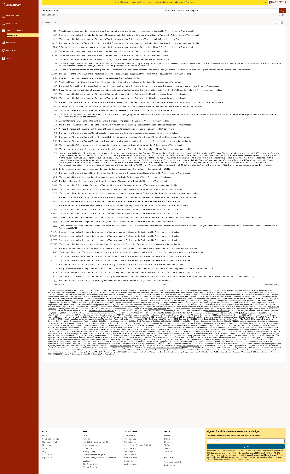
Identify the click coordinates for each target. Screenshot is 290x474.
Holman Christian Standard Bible (101, 311)
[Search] (282, 10)
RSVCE (54, 260)
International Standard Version (109, 313)
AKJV (55, 141)
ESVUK (54, 98)
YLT (55, 280)
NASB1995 (52, 189)
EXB (55, 102)
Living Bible (255, 317)
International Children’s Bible (217, 311)
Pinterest (168, 442)
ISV (55, 129)
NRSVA (54, 232)
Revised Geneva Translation (120, 346)
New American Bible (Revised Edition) (215, 321)
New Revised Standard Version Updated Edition (91, 344)
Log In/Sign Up (279, 2)
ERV (55, 82)
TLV (55, 264)
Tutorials (86, 439)
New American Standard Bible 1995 (69, 327)
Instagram (168, 439)
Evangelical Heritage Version (244, 300)
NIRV (55, 205)
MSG (55, 169)
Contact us (87, 448)
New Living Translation (123, 335)
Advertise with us (90, 445)
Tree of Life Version (146, 350)
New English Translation (126, 329)
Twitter (167, 448)
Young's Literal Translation (87, 354)
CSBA (54, 55)
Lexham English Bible (169, 317)
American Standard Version (123, 290)
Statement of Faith (50, 442)
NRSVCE (53, 240)
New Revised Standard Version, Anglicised (77, 337)
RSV (55, 256)
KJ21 (55, 31)
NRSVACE (53, 236)
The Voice (90, 352)
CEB (55, 59)
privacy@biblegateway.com (238, 459)
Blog (44, 451)
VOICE (54, 268)
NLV (55, 221)
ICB (55, 125)
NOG (55, 177)
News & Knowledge (50, 439)
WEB (55, 272)
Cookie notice (88, 461)
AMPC (54, 43)
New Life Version (62, 335)
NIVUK (54, 213)
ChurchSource (130, 442)
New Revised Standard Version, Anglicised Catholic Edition (78, 339)
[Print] (282, 22)
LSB (55, 145)
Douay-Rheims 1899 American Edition (208, 298)
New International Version (115, 331)
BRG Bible (141, 292)
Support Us (47, 457)
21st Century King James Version (60, 290)
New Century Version (267, 327)
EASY (55, 86)
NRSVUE (53, 244)
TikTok (167, 445)
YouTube (168, 451)
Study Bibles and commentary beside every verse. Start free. (154, 2)
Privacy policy (89, 451)
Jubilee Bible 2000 (231, 313)
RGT (55, 252)
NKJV (55, 217)
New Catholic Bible (190, 327)
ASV (55, 35)
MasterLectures (130, 464)
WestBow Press (130, 457)
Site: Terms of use (90, 464)
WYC (55, 276)
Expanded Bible (163, 305)
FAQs (85, 435)
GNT (55, 114)
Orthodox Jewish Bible (272, 344)
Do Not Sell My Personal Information (99, 457)
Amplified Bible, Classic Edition (60, 292)
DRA (55, 78)
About (44, 435)
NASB (54, 185)
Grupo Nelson (130, 448)
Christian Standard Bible (87, 294)
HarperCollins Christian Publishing (138, 445)
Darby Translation (129, 298)
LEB (55, 149)
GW (55, 110)
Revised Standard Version (189, 346)
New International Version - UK (257, 331)
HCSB (54, 121)
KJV (55, 137)
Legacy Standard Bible (202, 315)
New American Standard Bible (170, 325)
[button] (277, 2)
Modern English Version (229, 319)
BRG (55, 47)
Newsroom (47, 454)
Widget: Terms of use (92, 467)
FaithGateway (129, 435)
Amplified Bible (196, 290)
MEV (55, 173)
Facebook (168, 435)
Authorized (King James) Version (103, 315)
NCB (55, 193)
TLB (55, 153)
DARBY (54, 74)
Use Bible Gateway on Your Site (96, 442)
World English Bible (205, 352)
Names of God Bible (128, 321)
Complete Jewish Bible (175, 296)
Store (44, 448)
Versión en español (172, 462)
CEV (55, 70)
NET (55, 201)
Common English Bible (119, 296)
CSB (55, 51)
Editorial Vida (129, 451)
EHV (55, 90)
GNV (55, 106)
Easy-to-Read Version (56, 300)
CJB (55, 63)
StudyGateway (130, 439)
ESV (55, 94)
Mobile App (47, 445)
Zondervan (128, 461)
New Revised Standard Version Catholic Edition (90, 341)
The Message (168, 319)
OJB (55, 248)
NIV (55, 209)
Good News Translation (157, 309)
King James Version (66, 315)
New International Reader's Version (235, 329)
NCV (55, 197)
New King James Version (172, 333)
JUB (55, 133)
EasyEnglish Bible (113, 300)
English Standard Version (125, 302)
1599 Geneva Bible (242, 305)
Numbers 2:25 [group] (49, 22)
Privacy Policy (212, 459)
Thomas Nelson (130, 454)
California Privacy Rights (94, 454)
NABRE (54, 181)
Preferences (169, 465)
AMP (55, 39)
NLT (55, 225)
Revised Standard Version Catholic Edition (165, 348)
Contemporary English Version (244, 296)
